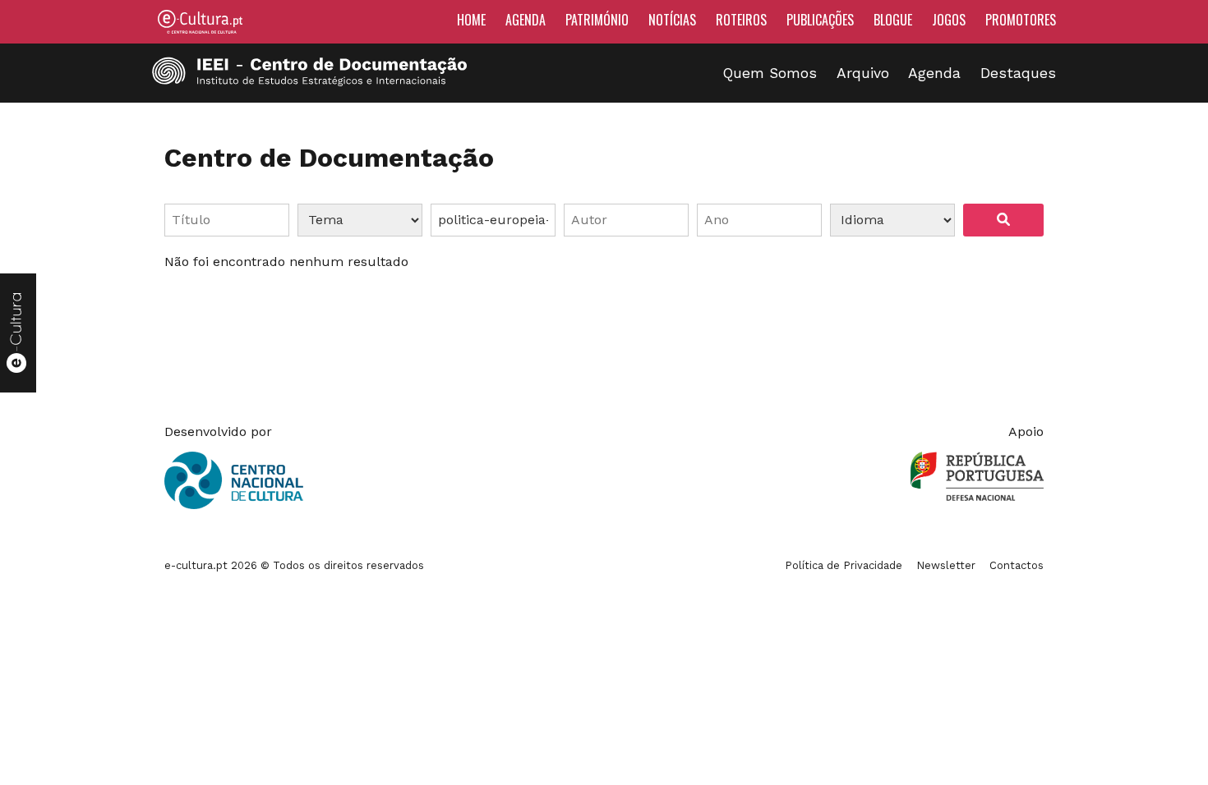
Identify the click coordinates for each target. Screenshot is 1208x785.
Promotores (1020, 20)
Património (597, 20)
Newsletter (945, 565)
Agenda (525, 20)
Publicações (820, 20)
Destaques (1018, 73)
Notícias (672, 20)
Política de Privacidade (843, 565)
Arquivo (863, 73)
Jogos (949, 20)
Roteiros (741, 20)
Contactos (1016, 565)
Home (471, 20)
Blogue (893, 20)
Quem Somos (770, 73)
